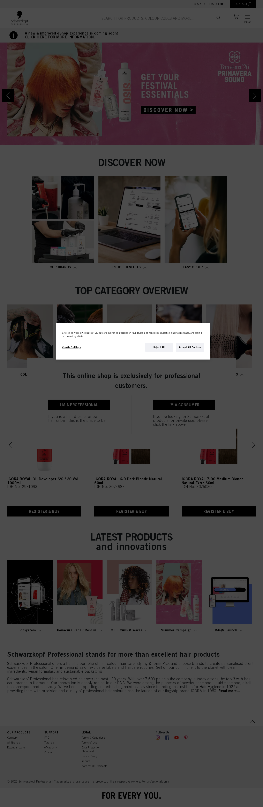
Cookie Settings (71, 347)
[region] (133, 341)
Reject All (159, 347)
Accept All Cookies (190, 347)
